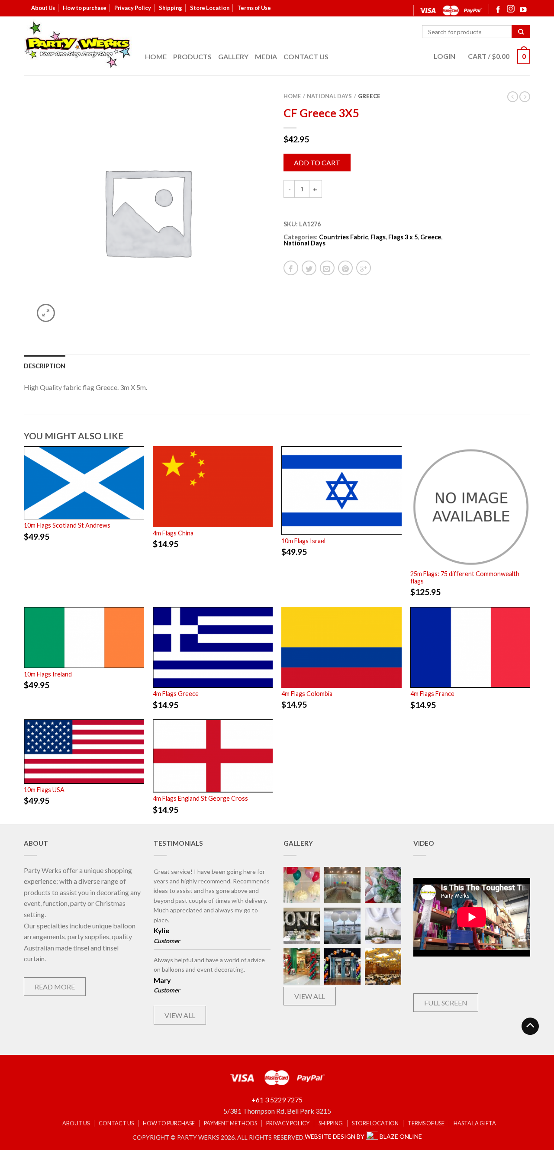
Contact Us (306, 56)
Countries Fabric (343, 237)
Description (44, 366)
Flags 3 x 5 (403, 237)
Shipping (170, 7)
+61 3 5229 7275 (277, 1099)
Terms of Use (254, 7)
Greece (369, 96)
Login (444, 56)
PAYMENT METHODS (230, 1123)
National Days (329, 96)
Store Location (209, 7)
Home (156, 56)
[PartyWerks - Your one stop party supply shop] (78, 44)
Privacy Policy (132, 7)
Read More (55, 986)
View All (179, 1015)
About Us (43, 7)
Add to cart (317, 162)
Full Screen (445, 1003)
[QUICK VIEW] (84, 482)
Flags (378, 237)
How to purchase (84, 7)
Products (192, 56)
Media (266, 56)
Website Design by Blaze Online (363, 1136)
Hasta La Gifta (475, 1123)
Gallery (233, 56)
